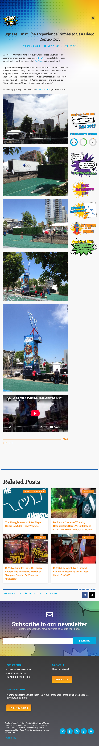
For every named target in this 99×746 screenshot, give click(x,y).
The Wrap (41, 58)
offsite (9, 443)
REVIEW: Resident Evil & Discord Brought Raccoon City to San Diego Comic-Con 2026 (71, 571)
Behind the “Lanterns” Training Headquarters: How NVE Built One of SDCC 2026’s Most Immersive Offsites (72, 526)
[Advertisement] (49, 7)
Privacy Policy (10, 738)
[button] (93, 18)
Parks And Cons (43, 89)
